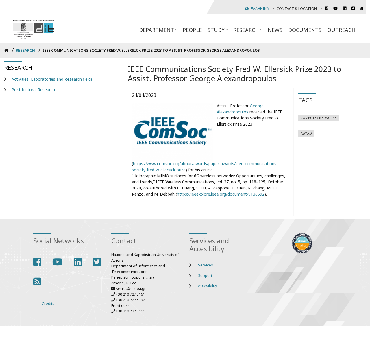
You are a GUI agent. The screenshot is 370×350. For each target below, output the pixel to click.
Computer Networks (319, 117)
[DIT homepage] (34, 28)
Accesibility (207, 285)
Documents (304, 29)
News (275, 29)
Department (158, 31)
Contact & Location (297, 8)
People (192, 29)
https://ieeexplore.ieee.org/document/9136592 (220, 194)
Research (248, 31)
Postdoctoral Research (33, 89)
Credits (48, 303)
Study (218, 31)
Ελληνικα (260, 8)
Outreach (341, 29)
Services (205, 265)
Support (205, 275)
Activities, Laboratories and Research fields (52, 79)
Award (306, 133)
